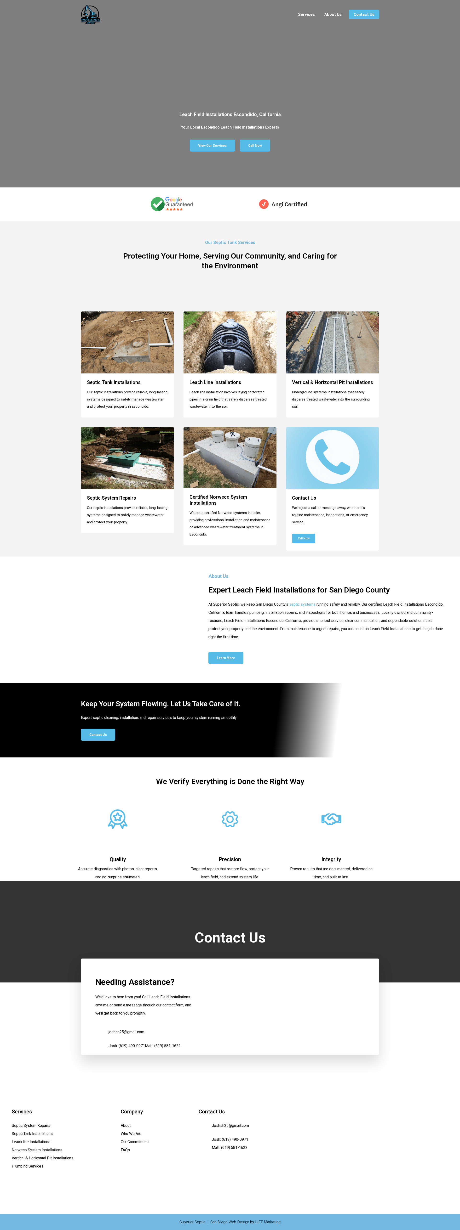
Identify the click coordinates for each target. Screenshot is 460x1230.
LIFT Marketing (268, 1222)
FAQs (125, 1150)
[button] (212, 146)
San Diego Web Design (229, 1222)
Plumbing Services (27, 1166)
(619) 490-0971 (132, 1046)
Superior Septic (192, 1222)
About (126, 1125)
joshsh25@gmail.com (126, 1032)
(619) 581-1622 (167, 1046)
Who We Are (131, 1133)
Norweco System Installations (37, 1150)
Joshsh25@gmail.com (230, 1125)
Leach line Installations (31, 1142)
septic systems (302, 604)
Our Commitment (135, 1142)
